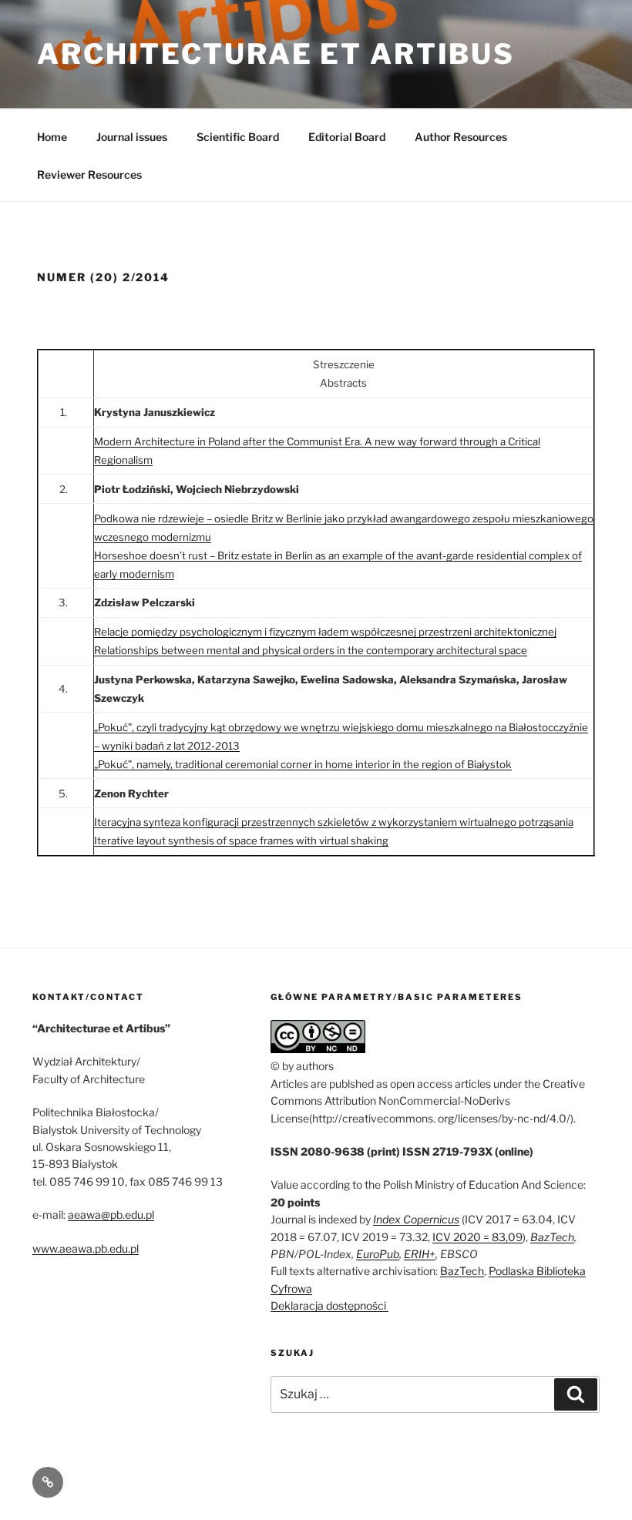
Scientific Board (238, 136)
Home (52, 136)
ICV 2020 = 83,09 (477, 1236)
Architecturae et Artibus (276, 54)
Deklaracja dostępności (329, 1305)
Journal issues (131, 136)
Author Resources (461, 136)
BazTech (552, 1236)
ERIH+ (419, 1253)
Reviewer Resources (89, 174)
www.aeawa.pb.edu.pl (85, 1248)
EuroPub (377, 1253)
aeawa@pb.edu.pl (111, 1214)
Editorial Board (346, 136)
